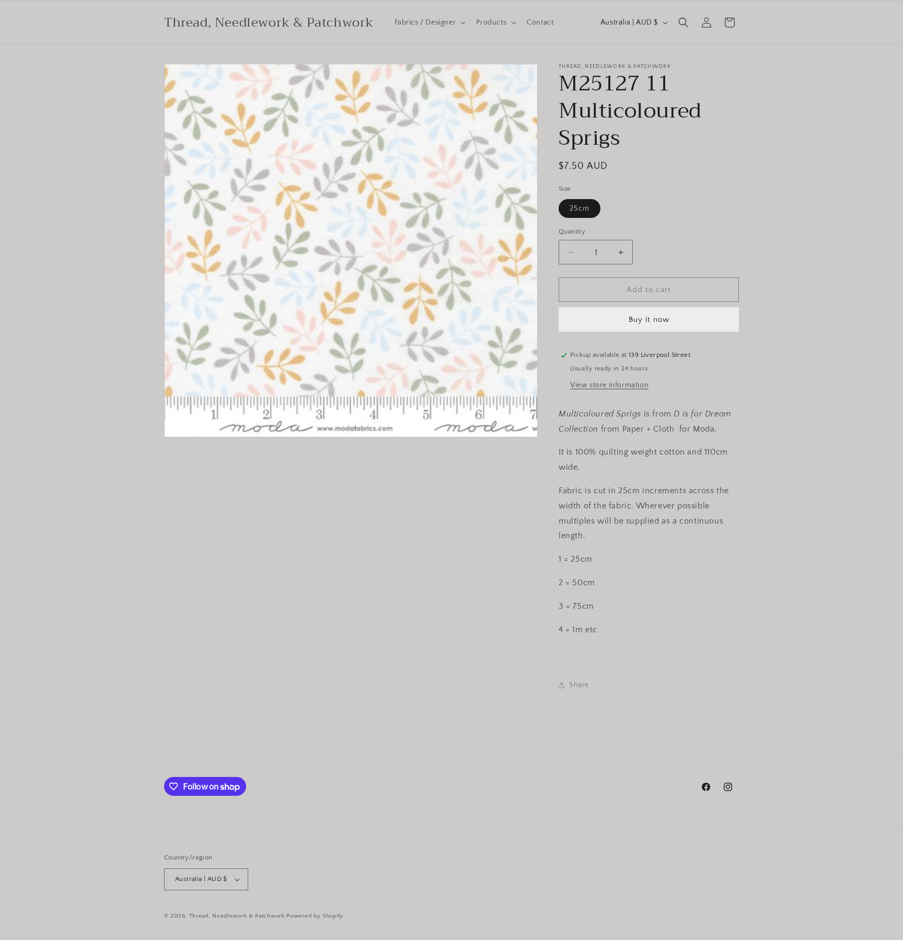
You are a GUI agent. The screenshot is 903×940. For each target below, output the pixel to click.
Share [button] (579, 685)
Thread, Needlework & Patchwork (237, 916)
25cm (579, 208)
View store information (609, 385)
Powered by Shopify (314, 916)
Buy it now (649, 319)
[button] (429, 22)
